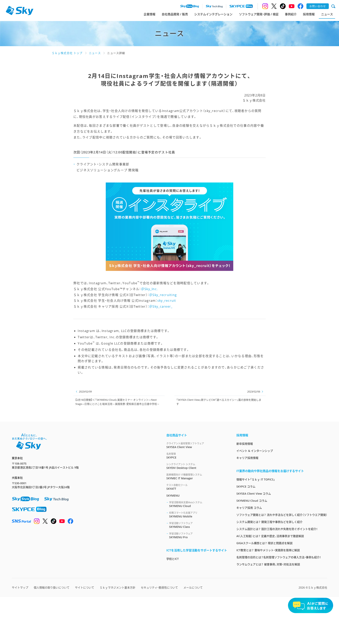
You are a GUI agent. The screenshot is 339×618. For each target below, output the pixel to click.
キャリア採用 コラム (249, 508)
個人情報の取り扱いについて (51, 587)
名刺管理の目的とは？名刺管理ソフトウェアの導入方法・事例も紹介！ (278, 557)
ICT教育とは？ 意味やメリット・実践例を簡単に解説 (268, 550)
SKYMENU (173, 495)
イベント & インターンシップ (254, 451)
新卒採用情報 (244, 444)
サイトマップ (20, 587)
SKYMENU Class (181, 525)
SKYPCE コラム (245, 486)
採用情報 (309, 14)
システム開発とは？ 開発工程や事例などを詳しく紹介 (269, 522)
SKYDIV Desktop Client (181, 466)
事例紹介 (291, 14)
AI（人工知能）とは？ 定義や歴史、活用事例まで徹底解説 (270, 536)
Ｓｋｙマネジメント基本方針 (117, 587)
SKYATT (177, 487)
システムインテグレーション (213, 14)
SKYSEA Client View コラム (253, 493)
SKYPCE (171, 455)
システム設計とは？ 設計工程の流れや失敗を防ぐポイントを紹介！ (277, 529)
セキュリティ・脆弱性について (159, 587)
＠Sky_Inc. (149, 289)
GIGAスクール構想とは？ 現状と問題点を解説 (264, 543)
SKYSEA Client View (185, 445)
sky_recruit (166, 300)
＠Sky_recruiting (163, 295)
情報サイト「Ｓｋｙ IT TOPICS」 (255, 479)
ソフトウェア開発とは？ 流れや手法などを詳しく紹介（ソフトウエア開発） (281, 515)
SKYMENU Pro (181, 535)
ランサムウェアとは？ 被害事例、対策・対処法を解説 (268, 564)
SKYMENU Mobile (183, 514)
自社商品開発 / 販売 (175, 14)
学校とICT (172, 559)
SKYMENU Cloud (185, 504)
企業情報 (149, 14)
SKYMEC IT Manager (184, 476)
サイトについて (84, 587)
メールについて (193, 587)
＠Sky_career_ (160, 306)
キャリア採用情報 (247, 458)
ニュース (327, 14)
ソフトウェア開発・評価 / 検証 (259, 14)
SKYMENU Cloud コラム (251, 500)
